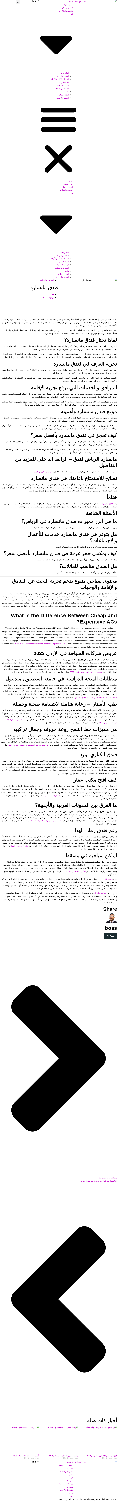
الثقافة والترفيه (63, 76)
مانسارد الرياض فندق (42, 472)
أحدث (71, 1)
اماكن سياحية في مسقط (76, 871)
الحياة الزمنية (63, 82)
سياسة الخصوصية (66, 1465)
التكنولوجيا (65, 73)
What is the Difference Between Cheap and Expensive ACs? (40, 644)
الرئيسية (70, 1462)
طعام (67, 92)
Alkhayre (109, 879)
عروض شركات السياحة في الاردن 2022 (86, 672)
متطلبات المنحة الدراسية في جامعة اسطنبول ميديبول (95, 697)
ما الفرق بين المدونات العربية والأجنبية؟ (46, 821)
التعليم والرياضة (62, 98)
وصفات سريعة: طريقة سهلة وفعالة (63, 1456)
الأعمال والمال (67, 8)
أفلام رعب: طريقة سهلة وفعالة (26, 1456)
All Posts (110, 936)
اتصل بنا (70, 1468)
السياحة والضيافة (62, 88)
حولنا (71, 1478)
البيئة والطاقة (63, 95)
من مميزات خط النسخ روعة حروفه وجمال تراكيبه (28, 745)
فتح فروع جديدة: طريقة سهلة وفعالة (102, 1456)
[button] (58, 139)
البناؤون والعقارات (66, 11)
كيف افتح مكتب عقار (53, 795)
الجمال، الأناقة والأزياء (60, 79)
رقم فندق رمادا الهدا (19, 846)
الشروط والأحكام (66, 1471)
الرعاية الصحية (63, 85)
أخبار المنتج (68, 5)
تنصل (71, 1474)
